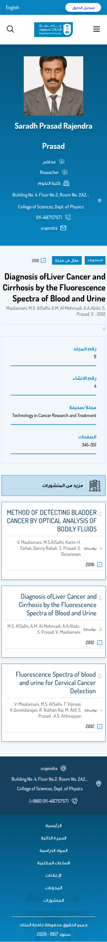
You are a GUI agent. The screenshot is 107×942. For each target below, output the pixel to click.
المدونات (53, 887)
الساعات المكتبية (53, 863)
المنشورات (53, 900)
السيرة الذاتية (53, 838)
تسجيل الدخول (83, 7)
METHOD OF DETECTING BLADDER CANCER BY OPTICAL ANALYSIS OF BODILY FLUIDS (52, 520)
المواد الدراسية (53, 850)
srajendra (49, 228)
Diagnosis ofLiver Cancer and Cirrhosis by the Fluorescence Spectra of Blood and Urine (58, 604)
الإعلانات (53, 875)
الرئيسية (53, 825)
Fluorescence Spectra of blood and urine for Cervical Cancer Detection (56, 682)
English (12, 7)
